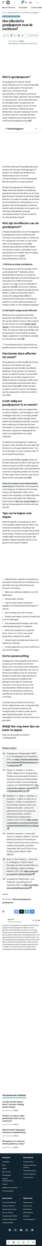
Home (4, 12)
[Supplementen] (8, 2)
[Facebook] (10, 1230)
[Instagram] (36, 920)
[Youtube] (21, 1230)
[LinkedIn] (39, 920)
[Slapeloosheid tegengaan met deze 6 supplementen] (34, 1132)
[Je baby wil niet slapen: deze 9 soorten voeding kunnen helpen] (34, 1104)
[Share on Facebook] (8, 35)
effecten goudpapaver (21, 899)
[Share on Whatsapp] (18, 1242)
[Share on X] (11, 35)
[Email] (23, 1242)
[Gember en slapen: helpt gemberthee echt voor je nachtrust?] (34, 1118)
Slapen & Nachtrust (13, 12)
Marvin (22, 41)
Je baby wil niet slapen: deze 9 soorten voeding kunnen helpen (13, 1104)
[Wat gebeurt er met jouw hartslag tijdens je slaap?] (34, 1143)
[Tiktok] (26, 1230)
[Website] (33, 920)
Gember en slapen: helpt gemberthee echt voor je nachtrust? (13, 1118)
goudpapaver (7, 903)
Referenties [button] (9, 748)
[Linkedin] (32, 1230)
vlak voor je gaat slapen (25, 501)
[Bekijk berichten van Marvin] (4, 921)
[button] (4, 2)
